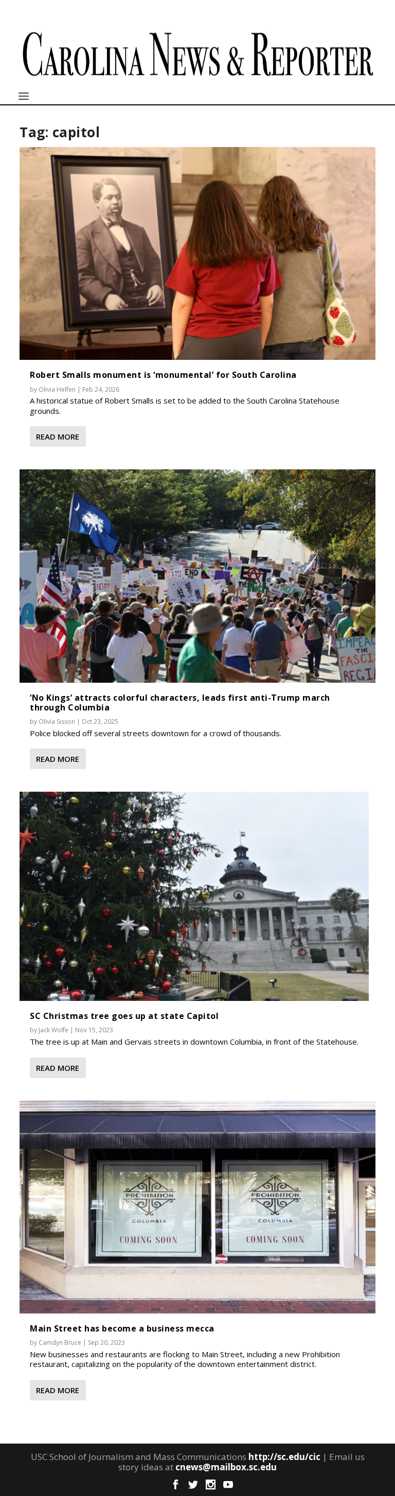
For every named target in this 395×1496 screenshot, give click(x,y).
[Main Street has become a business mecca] (197, 1207)
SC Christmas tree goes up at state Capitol (124, 1015)
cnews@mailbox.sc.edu (226, 1467)
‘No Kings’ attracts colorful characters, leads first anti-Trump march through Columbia (180, 702)
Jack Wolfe (53, 1030)
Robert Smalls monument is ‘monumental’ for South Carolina (163, 374)
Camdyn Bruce (60, 1342)
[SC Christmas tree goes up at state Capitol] (194, 896)
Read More (57, 436)
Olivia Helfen (57, 389)
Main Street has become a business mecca (122, 1328)
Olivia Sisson (57, 721)
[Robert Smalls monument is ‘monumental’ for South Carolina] (197, 253)
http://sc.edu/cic (284, 1457)
